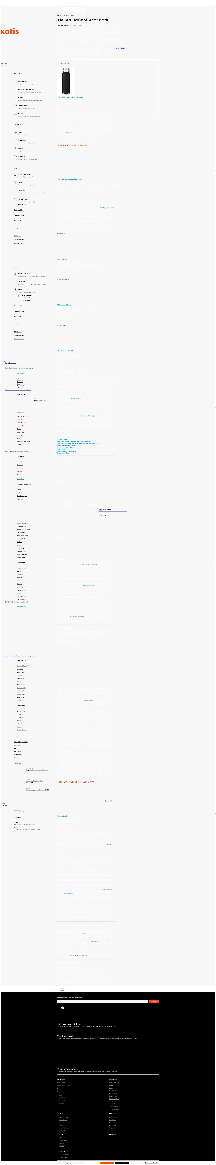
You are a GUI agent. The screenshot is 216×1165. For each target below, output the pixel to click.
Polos (18, 419)
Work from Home (19, 215)
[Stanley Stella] (21, 652)
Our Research (62, 449)
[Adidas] (121, 632)
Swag (3, 361)
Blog (15, 748)
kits (84, 933)
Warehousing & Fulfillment (26, 89)
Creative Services (64, 1128)
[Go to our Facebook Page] (63, 1008)
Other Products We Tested (67, 445)
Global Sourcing (21, 596)
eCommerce (21, 156)
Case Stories (112, 1120)
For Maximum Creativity (66, 451)
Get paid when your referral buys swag (37, 770)
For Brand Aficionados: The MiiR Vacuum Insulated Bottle (78, 443)
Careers (16, 822)
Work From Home (114, 1099)
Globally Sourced (21, 730)
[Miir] (21, 627)
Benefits (16, 828)
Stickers (19, 581)
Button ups (20, 468)
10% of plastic (68, 893)
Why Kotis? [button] (5, 68)
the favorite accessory (77, 616)
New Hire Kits (22, 204)
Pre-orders (21, 148)
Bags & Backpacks (22, 496)
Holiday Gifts (17, 220)
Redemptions (21, 140)
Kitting (20, 182)
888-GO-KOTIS (63, 1154)
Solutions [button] (4, 164)
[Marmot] (121, 627)
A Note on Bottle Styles (65, 447)
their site (108, 844)
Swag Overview (10, 363)
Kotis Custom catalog (105, 509)
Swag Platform (22, 81)
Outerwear (20, 465)
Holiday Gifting (23, 523)
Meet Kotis (62, 1138)
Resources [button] (5, 732)
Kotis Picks (17, 758)
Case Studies (17, 745)
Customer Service (23, 105)
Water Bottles (20, 432)
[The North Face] (21, 617)
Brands (61, 1125)
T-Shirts (19, 438)
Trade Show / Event (22, 535)
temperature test (76, 398)
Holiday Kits (20, 700)
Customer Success (19, 243)
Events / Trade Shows (24, 174)
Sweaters (19, 471)
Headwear (20, 499)
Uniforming (21, 190)
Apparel (19, 568)
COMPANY (63, 1134)
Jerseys (19, 474)
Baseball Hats (20, 416)
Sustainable (21, 526)
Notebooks (20, 577)
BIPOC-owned (21, 694)
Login (3, 803)
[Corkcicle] (21, 642)
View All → (20, 479)
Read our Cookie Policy (151, 1163)
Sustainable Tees (21, 426)
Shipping (20, 97)
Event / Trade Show (114, 1082)
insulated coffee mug (87, 416)
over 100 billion (120, 48)
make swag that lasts (88, 585)
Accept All (107, 1163)
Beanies (19, 429)
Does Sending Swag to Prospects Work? (37, 790)
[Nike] (21, 647)
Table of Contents (77, 25)
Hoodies (19, 435)
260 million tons (107, 889)
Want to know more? (137, 1163)
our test (68, 132)
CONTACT (62, 1151)
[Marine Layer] (121, 612)
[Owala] (21, 612)
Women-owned (21, 557)
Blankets (19, 444)
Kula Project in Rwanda (107, 208)
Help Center (17, 751)
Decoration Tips (63, 453)
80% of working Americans (78, 955)
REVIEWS (20, 412)
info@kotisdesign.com (65, 1157)
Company (4, 805)
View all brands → (22, 606)
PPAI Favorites (21, 532)
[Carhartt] (121, 622)
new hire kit (95, 941)
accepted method (88, 700)
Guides (61, 1122)
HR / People (17, 236)
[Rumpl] (121, 637)
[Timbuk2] (21, 632)
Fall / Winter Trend (22, 539)
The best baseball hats (39, 400)
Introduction (62, 439)
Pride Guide (20, 678)
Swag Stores (60, 1092)
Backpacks (20, 422)
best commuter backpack (89, 564)
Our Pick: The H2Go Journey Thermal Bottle (74, 441)
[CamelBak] (21, 637)
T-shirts (19, 571)
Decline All (122, 1163)
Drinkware (20, 574)
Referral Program (21, 742)
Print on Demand (23, 199)
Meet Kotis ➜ (17, 810)
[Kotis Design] (11, 60)
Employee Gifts (18, 210)
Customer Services (115, 1109)
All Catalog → (21, 373)
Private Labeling (21, 599)
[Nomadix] (121, 642)
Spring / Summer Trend (23, 529)
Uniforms (19, 542)
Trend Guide (20, 672)
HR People (113, 1103)
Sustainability (18, 817)
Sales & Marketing (19, 239)
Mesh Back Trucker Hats (23, 441)
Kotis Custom (63, 1120)
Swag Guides (17, 754)
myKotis (20, 113)
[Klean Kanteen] (121, 617)
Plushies (19, 492)
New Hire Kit (20, 548)
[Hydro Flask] (21, 622)
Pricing (20, 132)
